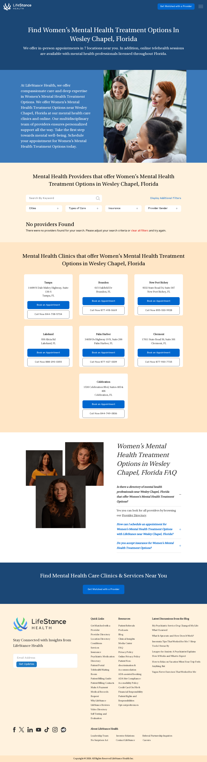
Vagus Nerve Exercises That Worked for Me (174, 672)
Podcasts (123, 630)
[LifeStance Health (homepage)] (17, 6)
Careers (147, 740)
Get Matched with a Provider (176, 6)
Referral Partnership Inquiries (157, 736)
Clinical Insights (126, 639)
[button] (100, 634)
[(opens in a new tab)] (14, 729)
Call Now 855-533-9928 (158, 310)
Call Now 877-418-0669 (103, 310)
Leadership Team (99, 736)
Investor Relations (125, 736)
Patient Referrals (126, 626)
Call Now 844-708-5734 (48, 314)
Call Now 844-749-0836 (103, 414)
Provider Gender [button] (163, 208)
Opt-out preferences (128, 705)
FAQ (120, 648)
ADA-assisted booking (129, 674)
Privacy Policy (125, 652)
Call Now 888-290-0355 (48, 362)
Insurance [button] (123, 208)
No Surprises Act (99, 740)
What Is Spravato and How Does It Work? (173, 636)
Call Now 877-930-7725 (158, 362)
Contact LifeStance (125, 740)
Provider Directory (134, 515)
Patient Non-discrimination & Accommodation (127, 665)
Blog (120, 634)
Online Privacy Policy (129, 656)
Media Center (125, 643)
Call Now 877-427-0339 (103, 362)
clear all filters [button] (139, 230)
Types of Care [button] (84, 208)
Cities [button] (44, 208)
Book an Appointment (48, 305)
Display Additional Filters (165, 198)
